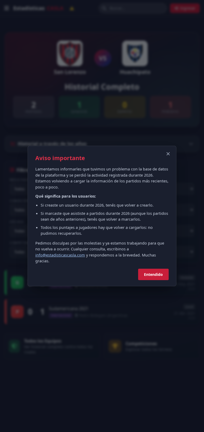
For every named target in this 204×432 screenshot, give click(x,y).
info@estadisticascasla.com (60, 255)
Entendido (153, 274)
